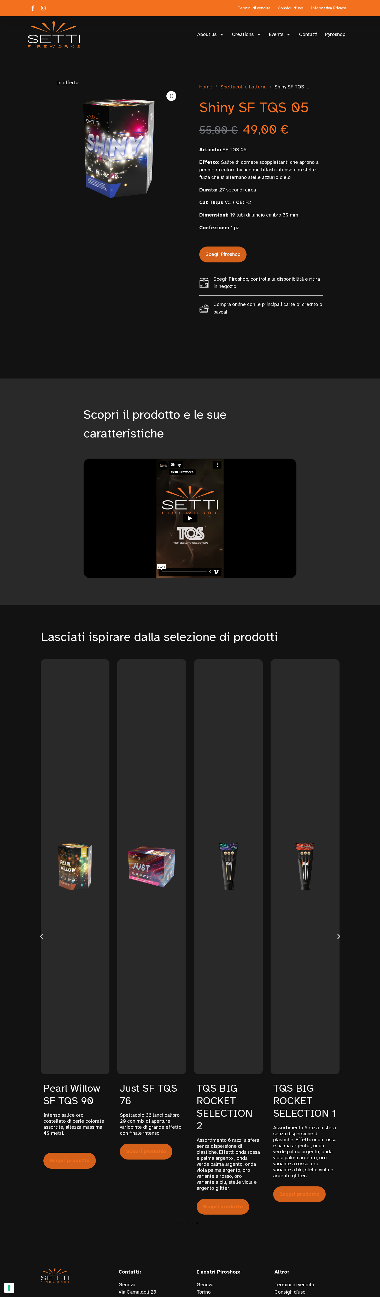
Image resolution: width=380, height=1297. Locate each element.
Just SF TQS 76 (148, 1094)
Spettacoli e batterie (243, 87)
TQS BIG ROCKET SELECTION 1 (304, 1101)
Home (205, 87)
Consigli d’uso (290, 1292)
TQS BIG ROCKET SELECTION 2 (225, 1107)
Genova (205, 1285)
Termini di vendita (294, 1285)
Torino (204, 1292)
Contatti (308, 34)
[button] (171, 96)
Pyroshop (335, 34)
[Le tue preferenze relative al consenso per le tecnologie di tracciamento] (9, 1288)
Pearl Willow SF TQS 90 (71, 1094)
